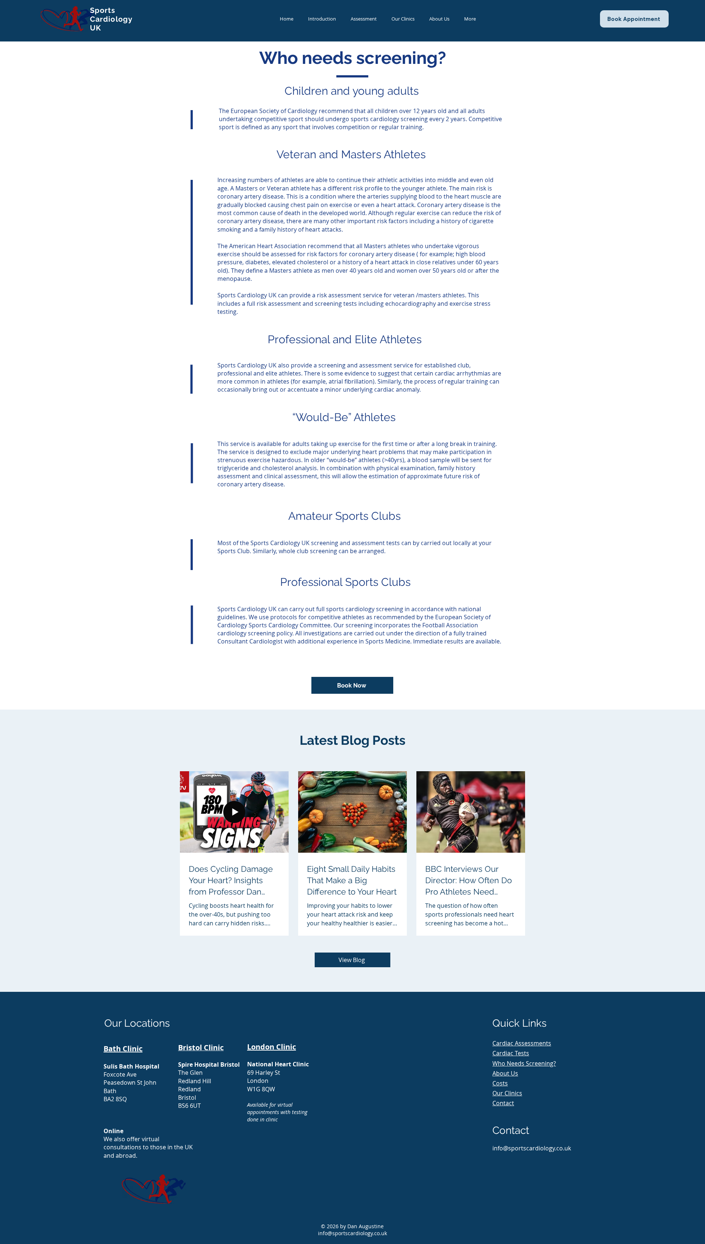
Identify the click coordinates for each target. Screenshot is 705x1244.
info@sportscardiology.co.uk (352, 1233)
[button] (363, 19)
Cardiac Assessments (521, 1043)
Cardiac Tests (510, 1053)
